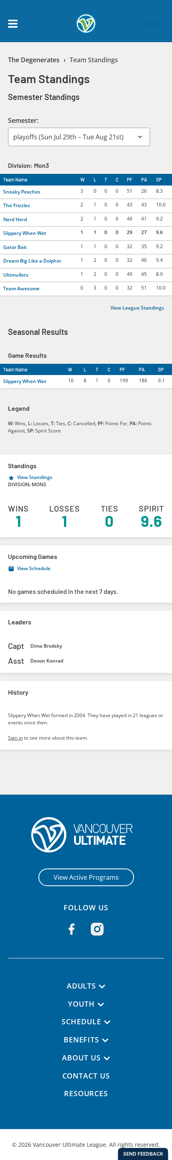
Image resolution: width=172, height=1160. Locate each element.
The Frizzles (16, 205)
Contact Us (86, 1075)
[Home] (86, 834)
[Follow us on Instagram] (97, 929)
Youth (81, 1004)
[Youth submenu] (101, 1005)
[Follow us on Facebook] (71, 929)
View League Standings (137, 307)
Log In (154, 23)
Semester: (23, 120)
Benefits (81, 1039)
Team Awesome (21, 288)
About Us (81, 1057)
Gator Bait (15, 247)
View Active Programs (86, 877)
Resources (86, 1093)
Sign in (15, 737)
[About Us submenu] (107, 1058)
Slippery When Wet (24, 233)
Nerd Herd (15, 219)
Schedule (81, 1021)
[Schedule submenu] (107, 1022)
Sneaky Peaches (21, 191)
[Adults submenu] (102, 987)
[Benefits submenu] (105, 1040)
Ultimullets (15, 274)
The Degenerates (34, 59)
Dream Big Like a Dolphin (32, 260)
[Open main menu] (13, 24)
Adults (81, 986)
